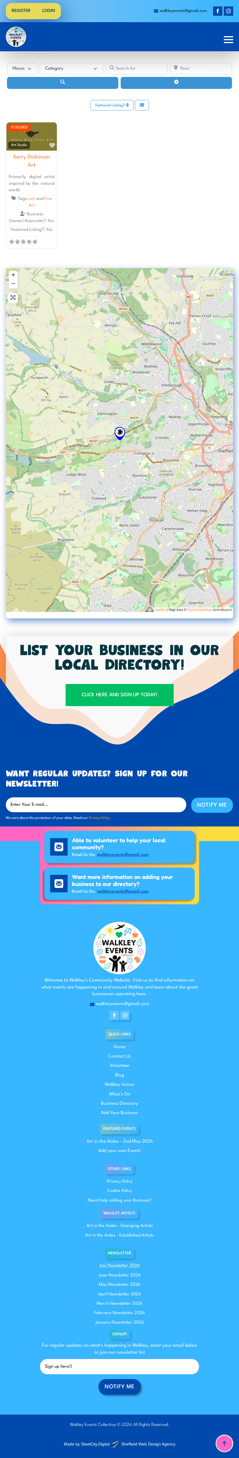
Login (48, 11)
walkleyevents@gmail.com (123, 855)
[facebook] (217, 11)
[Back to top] (224, 1443)
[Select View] (142, 105)
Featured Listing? (110, 105)
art (32, 199)
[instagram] (228, 11)
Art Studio (19, 145)
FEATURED (19, 127)
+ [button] (13, 274)
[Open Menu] (228, 39)
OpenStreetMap (199, 609)
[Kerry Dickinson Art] (120, 433)
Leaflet (160, 609)
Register (21, 11)
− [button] (13, 283)
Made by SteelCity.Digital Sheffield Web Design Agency (119, 1444)
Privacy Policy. (100, 818)
